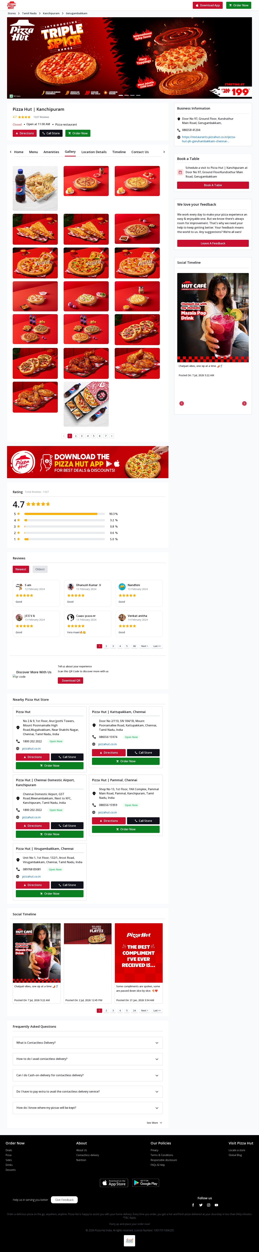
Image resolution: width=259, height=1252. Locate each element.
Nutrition (81, 1160)
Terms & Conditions (162, 1155)
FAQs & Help (158, 1165)
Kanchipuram (51, 13)
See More (152, 1122)
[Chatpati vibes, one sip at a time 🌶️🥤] (37, 953)
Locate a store (237, 1150)
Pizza (8, 1155)
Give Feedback (64, 1200)
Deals (9, 1150)
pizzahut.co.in (31, 748)
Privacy (154, 1150)
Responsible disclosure (164, 1160)
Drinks (9, 1165)
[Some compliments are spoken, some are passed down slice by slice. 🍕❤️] (139, 953)
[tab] (18, 151)
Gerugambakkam (76, 13)
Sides (9, 1160)
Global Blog (235, 1155)
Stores (12, 13)
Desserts (11, 1169)
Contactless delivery (87, 1155)
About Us (81, 1150)
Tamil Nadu (29, 13)
